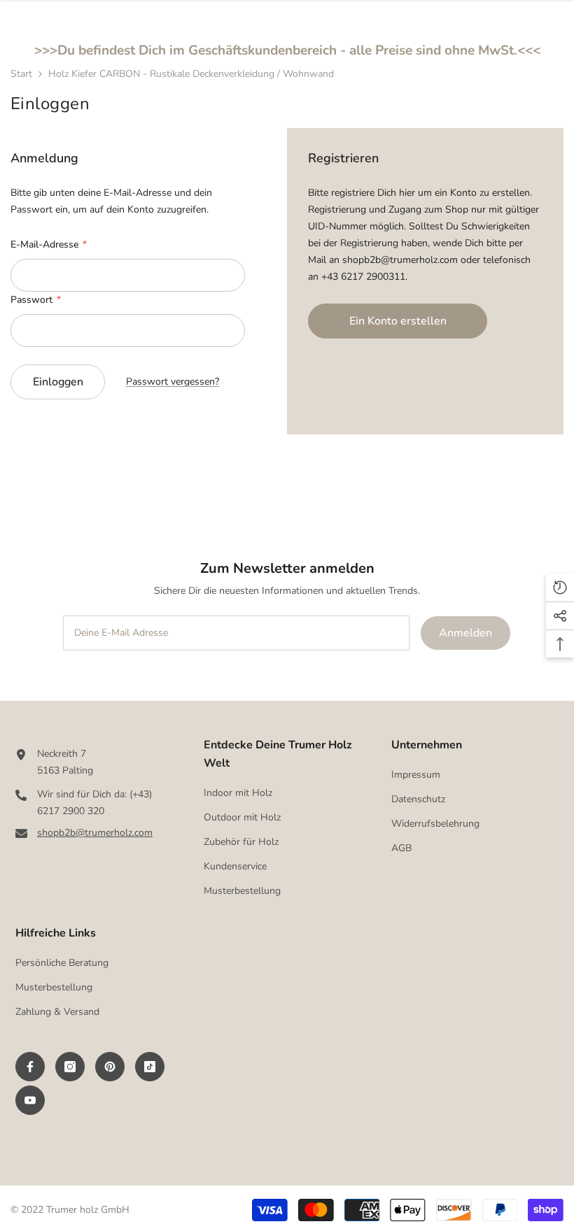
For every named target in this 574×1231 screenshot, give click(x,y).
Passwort (34, 299)
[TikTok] (149, 1066)
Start (21, 73)
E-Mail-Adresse (47, 244)
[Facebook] (30, 1066)
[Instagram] (70, 1066)
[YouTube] (30, 1100)
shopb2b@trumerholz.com (95, 832)
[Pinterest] (110, 1066)
